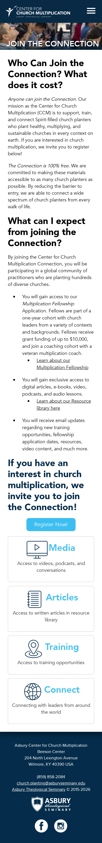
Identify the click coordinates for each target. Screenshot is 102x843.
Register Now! (51, 524)
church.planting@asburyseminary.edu (51, 783)
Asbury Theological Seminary (38, 789)
